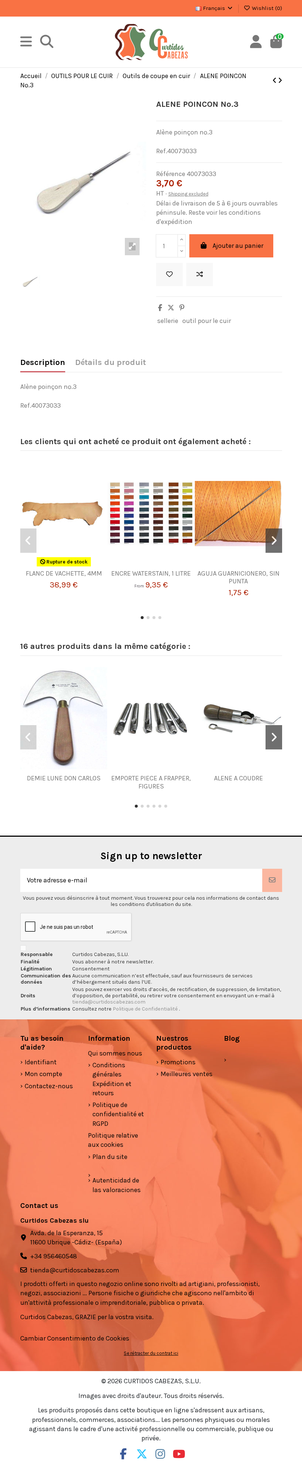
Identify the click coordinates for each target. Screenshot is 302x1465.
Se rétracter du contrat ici (151, 1353)
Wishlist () (266, 8)
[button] (142, 617)
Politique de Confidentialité (146, 1009)
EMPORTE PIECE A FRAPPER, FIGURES (151, 782)
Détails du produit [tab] (110, 362)
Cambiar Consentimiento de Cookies (74, 1338)
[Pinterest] (182, 308)
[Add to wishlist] (169, 274)
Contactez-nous (49, 1086)
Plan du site (109, 1157)
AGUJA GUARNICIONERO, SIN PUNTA (238, 577)
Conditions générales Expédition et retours (111, 1079)
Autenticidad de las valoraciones (116, 1185)
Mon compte (43, 1074)
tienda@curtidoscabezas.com (108, 1002)
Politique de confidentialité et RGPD (118, 1114)
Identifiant (41, 1062)
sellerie (167, 321)
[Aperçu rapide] (74, 566)
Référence (170, 174)
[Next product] (280, 81)
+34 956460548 (53, 1256)
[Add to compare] (199, 274)
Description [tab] (42, 362)
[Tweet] (171, 308)
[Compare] (60, 566)
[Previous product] (275, 81)
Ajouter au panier (238, 246)
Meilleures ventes (187, 1074)
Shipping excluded (188, 194)
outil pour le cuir (206, 321)
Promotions (178, 1062)
